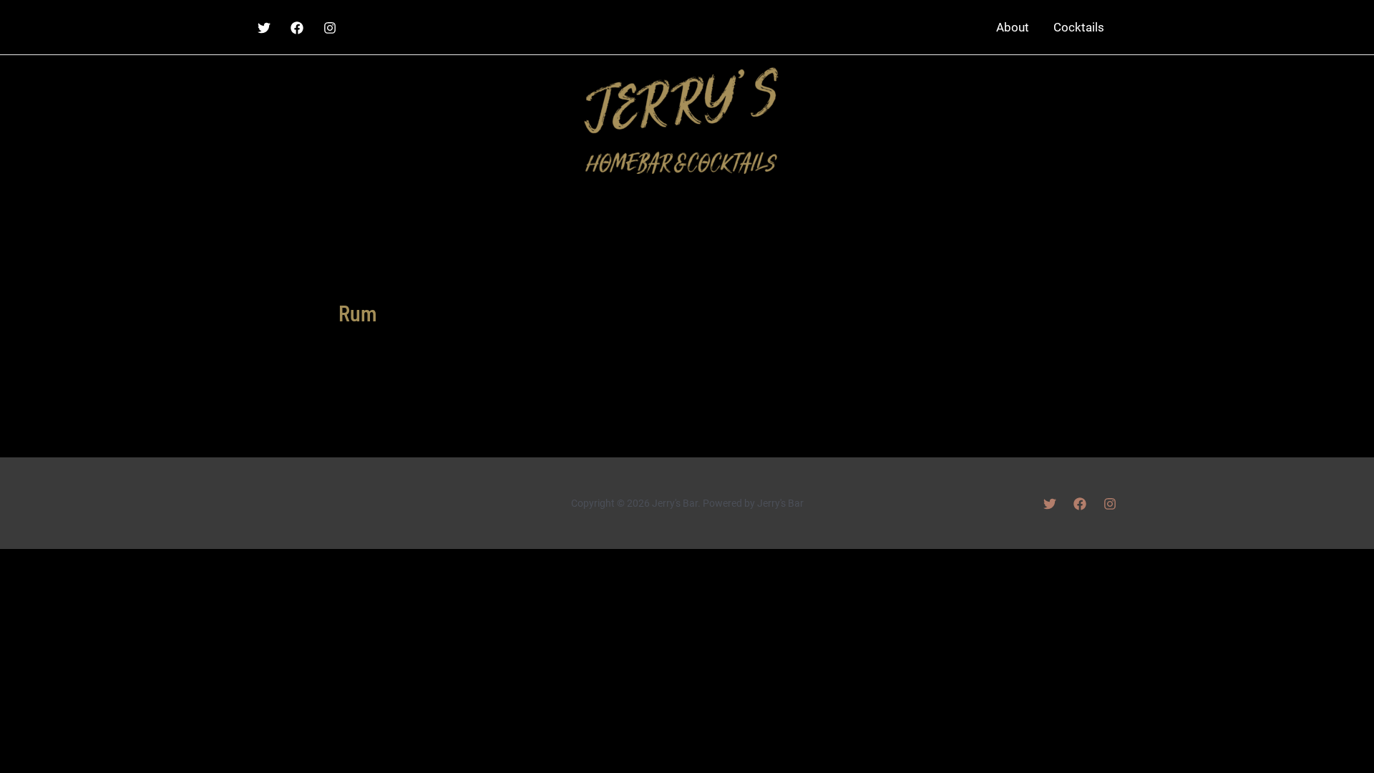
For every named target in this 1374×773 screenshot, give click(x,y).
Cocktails (1078, 27)
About (1012, 27)
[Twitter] (264, 27)
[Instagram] (329, 27)
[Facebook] (297, 27)
